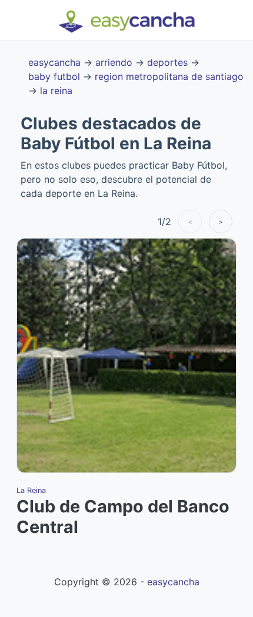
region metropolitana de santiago (169, 76)
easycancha (54, 62)
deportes (167, 62)
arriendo (113, 62)
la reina (56, 90)
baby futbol (54, 76)
